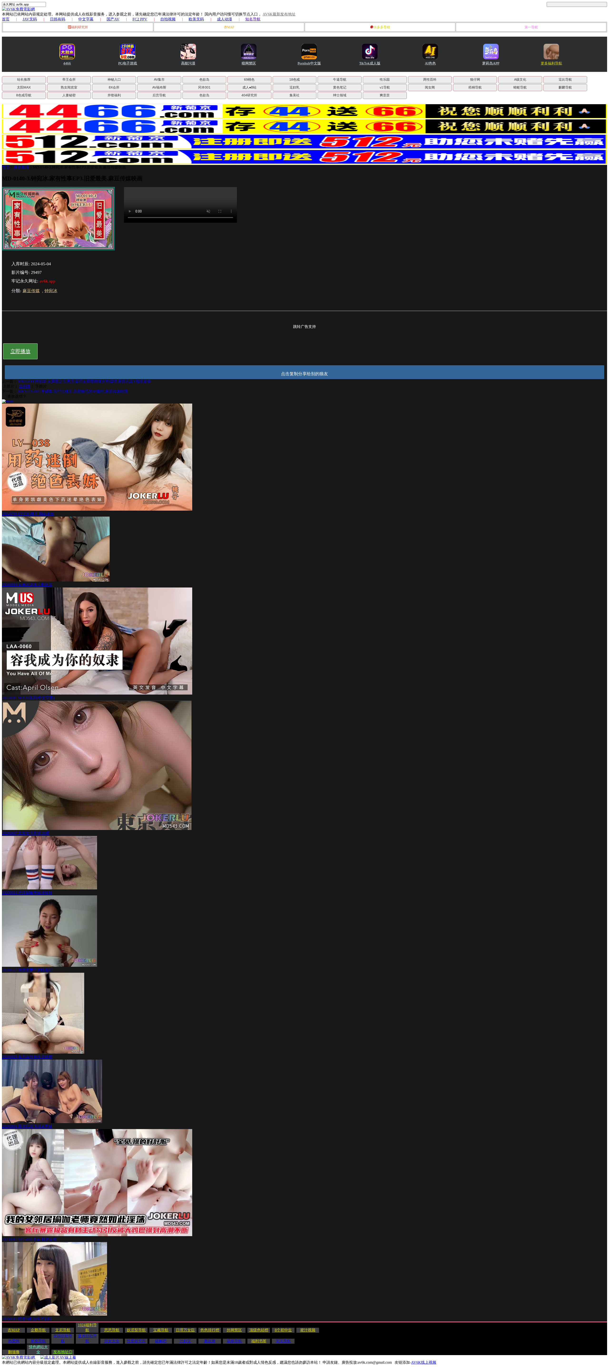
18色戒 (294, 79)
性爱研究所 (136, 1341)
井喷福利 (114, 95)
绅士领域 (339, 95)
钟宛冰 (50, 290)
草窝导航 (38, 1341)
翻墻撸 (14, 1352)
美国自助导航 (62, 1338)
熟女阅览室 (69, 87)
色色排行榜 (209, 1330)
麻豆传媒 (31, 290)
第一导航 (531, 27)
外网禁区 (234, 1330)
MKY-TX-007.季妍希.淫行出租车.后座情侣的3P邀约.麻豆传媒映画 (72, 391)
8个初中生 (283, 1330)
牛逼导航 (339, 79)
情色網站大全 (38, 1349)
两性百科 (430, 79)
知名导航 (252, 19)
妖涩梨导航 (136, 1330)
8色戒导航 (23, 95)
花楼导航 (234, 1341)
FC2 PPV (140, 19)
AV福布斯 (159, 87)
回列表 (24, 386)
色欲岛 (204, 79)
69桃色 (249, 79)
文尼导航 (62, 1330)
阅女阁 (430, 87)
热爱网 (14, 1341)
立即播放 (20, 351)
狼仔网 (475, 79)
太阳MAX (24, 87)
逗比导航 (565, 79)
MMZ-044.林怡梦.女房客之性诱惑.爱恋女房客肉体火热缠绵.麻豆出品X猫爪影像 (84, 381)
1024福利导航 (87, 1327)
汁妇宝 (185, 1341)
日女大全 (111, 1341)
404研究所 (249, 95)
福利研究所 (79, 27)
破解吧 (161, 1341)
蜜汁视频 (307, 1330)
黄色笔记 (339, 87)
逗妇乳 (295, 87)
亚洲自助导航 (87, 1338)
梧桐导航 (475, 87)
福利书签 (258, 1341)
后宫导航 (159, 95)
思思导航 (111, 1330)
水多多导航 (381, 27)
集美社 (295, 95)
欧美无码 (196, 19)
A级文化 (520, 79)
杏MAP (229, 27)
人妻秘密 (69, 95)
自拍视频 (168, 19)
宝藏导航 (160, 1330)
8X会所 (114, 87)
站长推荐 (23, 79)
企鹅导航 (38, 1330)
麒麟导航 (565, 87)
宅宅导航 (283, 1341)
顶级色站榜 (258, 1330)
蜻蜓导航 (520, 87)
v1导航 (385, 87)
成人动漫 (224, 19)
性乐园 (385, 79)
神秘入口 (114, 79)
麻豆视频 (21, 167)
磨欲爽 (210, 1341)
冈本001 (204, 87)
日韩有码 (57, 19)
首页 (6, 19)
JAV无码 (30, 19)
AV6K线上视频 (423, 1362)
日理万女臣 (185, 1330)
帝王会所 (69, 79)
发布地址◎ (62, 1352)
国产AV (113, 19)
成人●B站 (249, 87)
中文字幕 (85, 19)
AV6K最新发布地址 (279, 14)
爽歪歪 (385, 95)
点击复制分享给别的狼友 (304, 373)
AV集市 (159, 79)
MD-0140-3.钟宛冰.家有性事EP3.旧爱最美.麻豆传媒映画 (79, 167)
